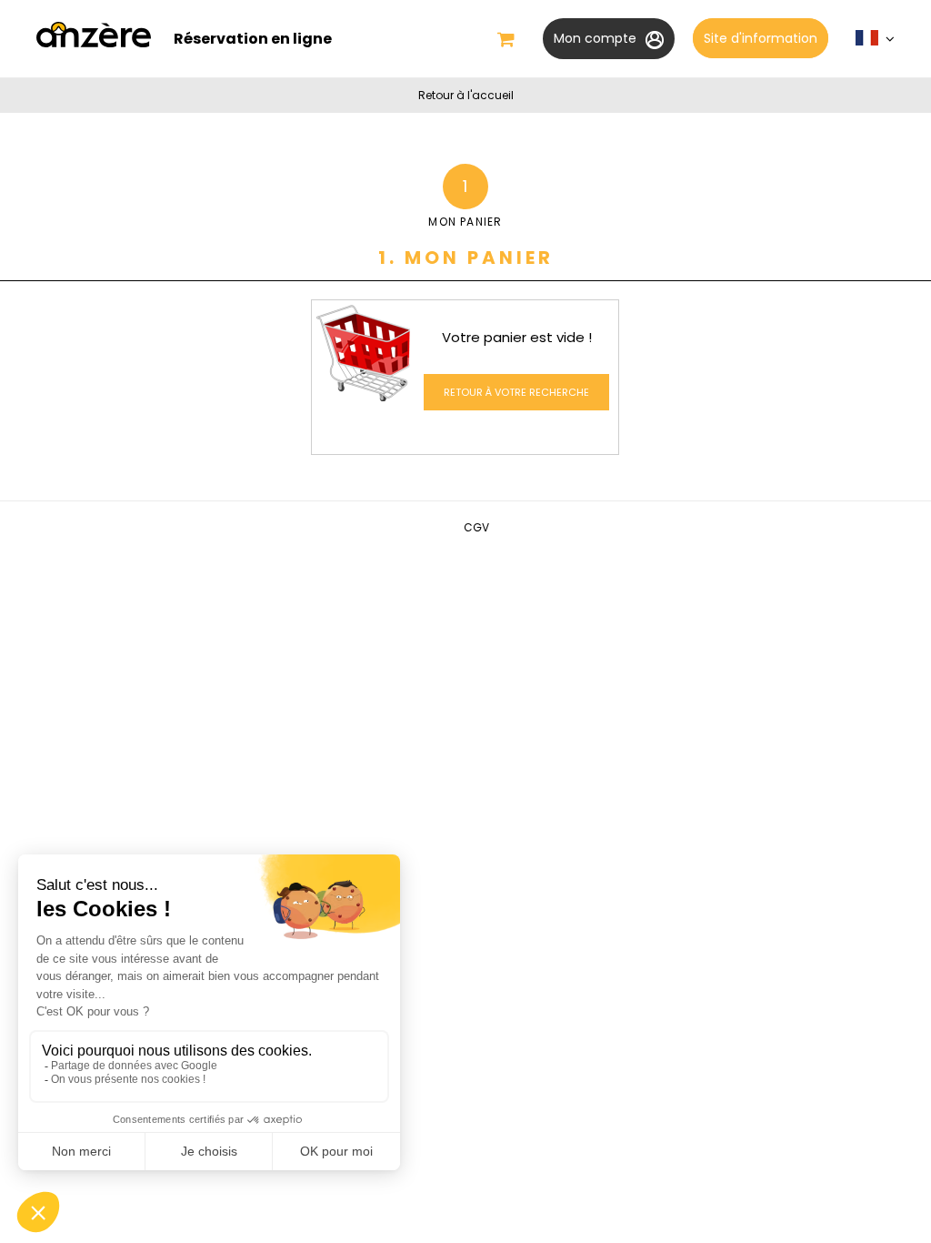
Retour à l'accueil (466, 95)
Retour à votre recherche (516, 392)
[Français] (875, 42)
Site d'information (760, 38)
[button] (505, 39)
